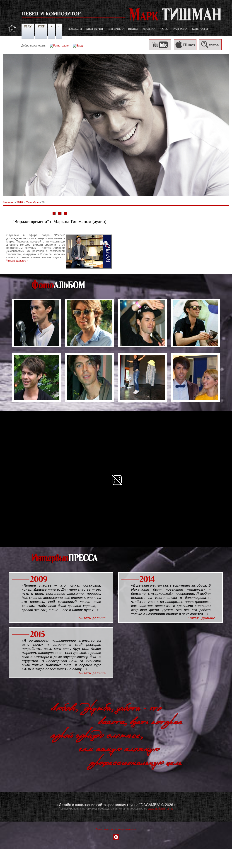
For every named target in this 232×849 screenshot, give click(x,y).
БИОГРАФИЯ (94, 28)
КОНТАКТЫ (200, 28)
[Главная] (12, 30)
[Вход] (78, 45)
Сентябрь (32, 202)
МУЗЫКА (149, 28)
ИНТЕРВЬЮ (115, 28)
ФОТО (164, 28)
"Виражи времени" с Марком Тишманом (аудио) (59, 221)
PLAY (27, 26)
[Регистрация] (60, 45)
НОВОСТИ (75, 28)
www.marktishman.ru (161, 808)
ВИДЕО (133, 28)
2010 (20, 202)
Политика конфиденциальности (116, 829)
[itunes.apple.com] (185, 49)
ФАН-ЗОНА (180, 28)
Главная (8, 202)
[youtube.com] (160, 49)
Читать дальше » (17, 260)
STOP (41, 26)
